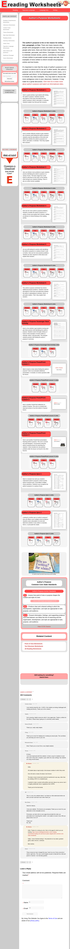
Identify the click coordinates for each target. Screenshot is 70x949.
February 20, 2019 (32, 848)
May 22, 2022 (31, 732)
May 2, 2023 (35, 703)
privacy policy (34, 920)
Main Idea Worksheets (9, 35)
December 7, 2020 (32, 750)
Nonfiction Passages (8, 55)
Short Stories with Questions (7, 51)
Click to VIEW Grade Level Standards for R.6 (44, 601)
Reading (15, 10)
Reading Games (7, 38)
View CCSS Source (44, 626)
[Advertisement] (9, 125)
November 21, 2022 (32, 713)
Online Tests (6, 43)
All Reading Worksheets (33, 649)
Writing (55, 10)
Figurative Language (28, 10)
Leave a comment (26, 692)
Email (25, 908)
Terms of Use (52, 918)
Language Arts (44, 10)
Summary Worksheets (9, 40)
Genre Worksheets (8, 58)
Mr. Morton (29, 763)
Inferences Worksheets (9, 25)
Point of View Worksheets (33, 644)
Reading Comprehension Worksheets (9, 21)
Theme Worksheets (8, 32)
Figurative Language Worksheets (8, 47)
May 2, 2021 (36, 742)
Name (25, 903)
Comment (25, 882)
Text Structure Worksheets (34, 646)
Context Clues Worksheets (6, 28)
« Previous (23, 699)
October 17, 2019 (34, 802)
